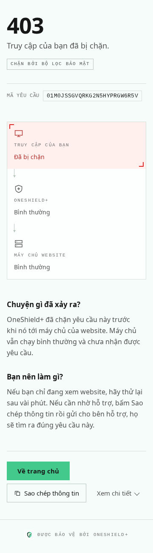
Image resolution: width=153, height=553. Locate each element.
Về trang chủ (38, 471)
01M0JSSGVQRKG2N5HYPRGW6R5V (92, 96)
